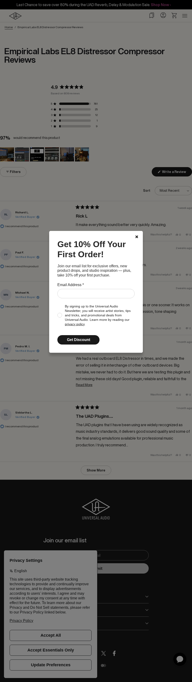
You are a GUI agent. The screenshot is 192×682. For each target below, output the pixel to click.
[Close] (136, 236)
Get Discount (78, 340)
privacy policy (75, 324)
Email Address (70, 285)
